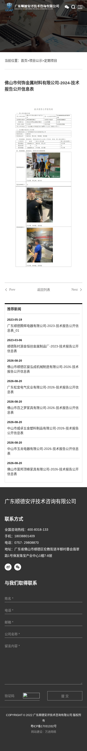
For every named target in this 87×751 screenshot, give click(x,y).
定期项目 (50, 60)
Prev (12, 289)
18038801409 (24, 536)
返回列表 (43, 290)
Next (74, 289)
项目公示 (35, 60)
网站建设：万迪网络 (43, 732)
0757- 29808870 (26, 542)
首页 (24, 60)
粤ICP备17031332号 (44, 726)
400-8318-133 (37, 529)
